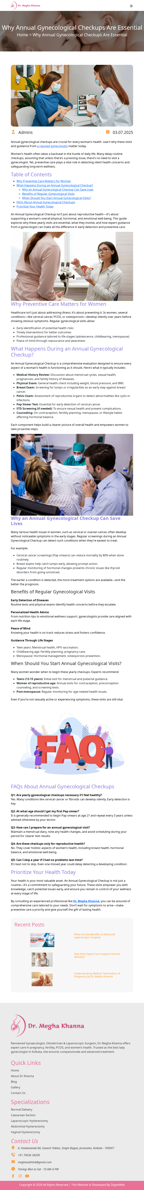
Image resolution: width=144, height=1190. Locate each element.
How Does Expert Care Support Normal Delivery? (97, 956)
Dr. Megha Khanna (86, 901)
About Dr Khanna (22, 1076)
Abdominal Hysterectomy (28, 1126)
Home (22, 35)
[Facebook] (13, 1176)
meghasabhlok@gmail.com (35, 1162)
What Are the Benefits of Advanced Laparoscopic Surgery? (94, 936)
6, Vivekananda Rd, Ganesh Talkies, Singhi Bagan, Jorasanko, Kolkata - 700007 (66, 1148)
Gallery (15, 1087)
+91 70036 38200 (29, 1155)
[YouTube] (27, 1176)
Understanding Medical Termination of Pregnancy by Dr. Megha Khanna (97, 975)
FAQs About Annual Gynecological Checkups (46, 202)
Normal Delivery (21, 1109)
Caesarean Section (23, 1115)
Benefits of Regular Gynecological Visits (48, 194)
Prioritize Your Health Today (35, 206)
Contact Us (18, 1093)
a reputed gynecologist (52, 146)
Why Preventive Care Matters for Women (44, 181)
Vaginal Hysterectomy (25, 1132)
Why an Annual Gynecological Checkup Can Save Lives (57, 189)
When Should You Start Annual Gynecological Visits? (56, 198)
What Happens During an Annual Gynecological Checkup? (55, 185)
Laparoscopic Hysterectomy (29, 1121)
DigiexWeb (118, 1185)
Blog (14, 1082)
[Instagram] (20, 1176)
